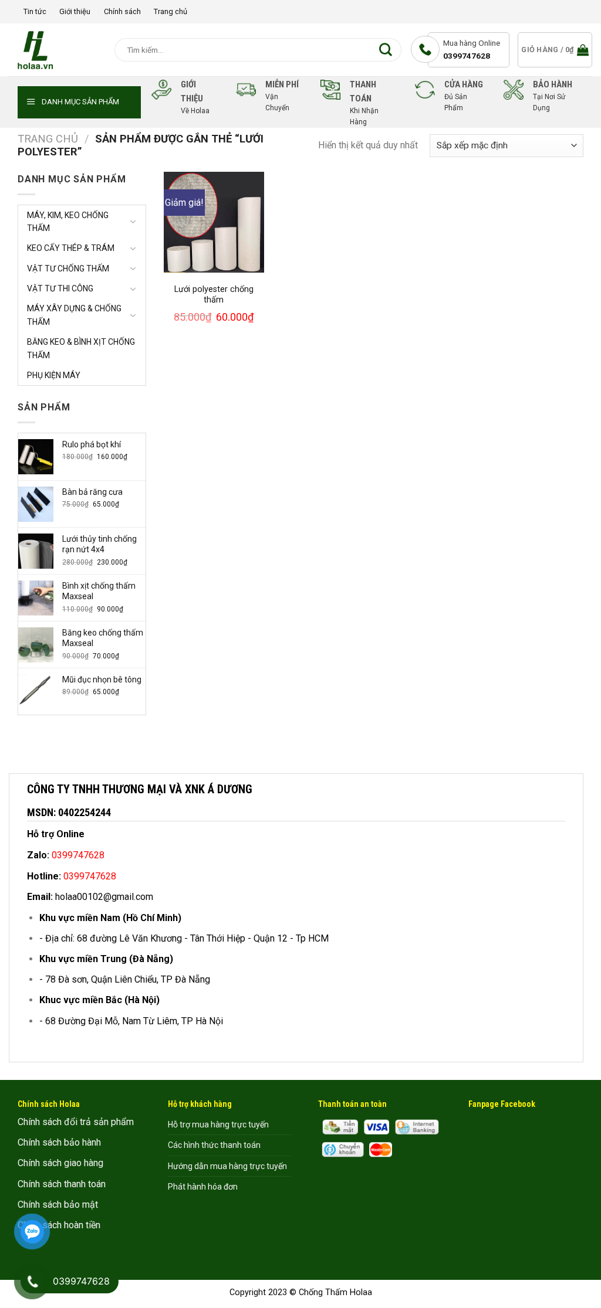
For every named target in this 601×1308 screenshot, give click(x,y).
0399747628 (466, 55)
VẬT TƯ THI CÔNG (60, 288)
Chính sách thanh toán (62, 1184)
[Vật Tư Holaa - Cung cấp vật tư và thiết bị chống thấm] (53, 49)
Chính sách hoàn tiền (59, 1225)
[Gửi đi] (389, 50)
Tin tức (34, 11)
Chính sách (122, 11)
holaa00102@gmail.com (104, 896)
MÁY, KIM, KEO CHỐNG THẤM (68, 221)
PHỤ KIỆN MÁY (53, 375)
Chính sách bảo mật (58, 1204)
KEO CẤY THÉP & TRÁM (70, 248)
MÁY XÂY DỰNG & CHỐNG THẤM (74, 315)
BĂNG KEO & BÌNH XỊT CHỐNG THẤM (81, 348)
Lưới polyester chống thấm (214, 294)
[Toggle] (133, 221)
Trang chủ (170, 11)
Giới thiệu (74, 11)
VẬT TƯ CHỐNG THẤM (68, 268)
